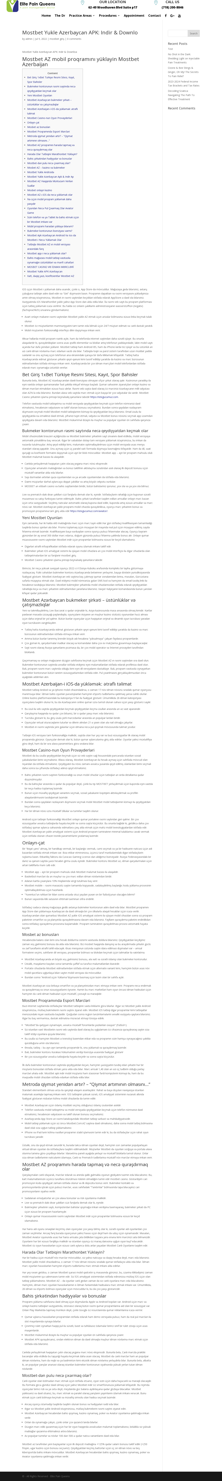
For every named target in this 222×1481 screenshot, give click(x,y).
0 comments (74, 38)
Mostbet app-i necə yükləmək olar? (46, 253)
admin (28, 38)
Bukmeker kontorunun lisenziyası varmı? (49, 230)
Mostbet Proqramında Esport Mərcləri (48, 131)
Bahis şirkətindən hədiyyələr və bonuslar (49, 158)
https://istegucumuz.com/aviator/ (89, 511)
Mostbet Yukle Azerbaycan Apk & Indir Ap (50, 176)
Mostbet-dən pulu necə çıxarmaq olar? (48, 163)
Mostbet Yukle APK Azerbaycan (44, 271)
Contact (154, 16)
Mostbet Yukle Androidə (40, 172)
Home (46, 16)
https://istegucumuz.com (104, 397)
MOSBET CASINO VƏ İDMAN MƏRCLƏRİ (50, 267)
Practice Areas (80, 16)
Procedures (108, 16)
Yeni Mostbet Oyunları (39, 95)
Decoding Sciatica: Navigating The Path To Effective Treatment (181, 95)
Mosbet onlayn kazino (39, 190)
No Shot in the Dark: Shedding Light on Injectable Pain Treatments (184, 58)
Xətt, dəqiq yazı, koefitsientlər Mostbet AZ (50, 276)
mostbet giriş (57, 38)
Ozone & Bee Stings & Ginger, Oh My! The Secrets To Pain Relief (183, 72)
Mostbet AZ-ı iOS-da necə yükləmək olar (49, 194)
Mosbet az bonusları (38, 127)
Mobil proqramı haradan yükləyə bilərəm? (50, 226)
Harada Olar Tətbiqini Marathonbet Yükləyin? (52, 154)
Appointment (134, 16)
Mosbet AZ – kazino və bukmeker (46, 167)
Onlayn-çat (33, 122)
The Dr (60, 16)
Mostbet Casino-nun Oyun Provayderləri (49, 118)
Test (170, 49)
